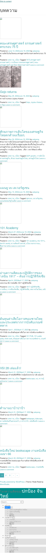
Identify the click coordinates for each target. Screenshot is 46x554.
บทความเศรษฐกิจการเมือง (18, 509)
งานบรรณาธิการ (14, 531)
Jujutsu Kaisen (36, 102)
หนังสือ (7, 525)
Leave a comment (37, 65)
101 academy (31, 240)
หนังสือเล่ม (13, 527)
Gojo (28, 102)
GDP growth (31, 155)
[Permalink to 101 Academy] (10, 212)
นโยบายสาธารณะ (33, 243)
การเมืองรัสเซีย (13, 289)
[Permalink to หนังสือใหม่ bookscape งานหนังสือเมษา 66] (10, 435)
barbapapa (30, 418)
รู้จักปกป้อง (8, 545)
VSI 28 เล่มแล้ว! (10, 368)
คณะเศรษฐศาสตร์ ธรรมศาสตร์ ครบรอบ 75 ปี (21, 45)
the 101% (41, 240)
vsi (37, 378)
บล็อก (17, 59)
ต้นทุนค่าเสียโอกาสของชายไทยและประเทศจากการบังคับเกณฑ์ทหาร (21, 322)
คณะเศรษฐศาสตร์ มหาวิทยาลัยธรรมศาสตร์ (19, 63)
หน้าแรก (7, 505)
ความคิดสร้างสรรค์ (18, 243)
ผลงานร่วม (13, 529)
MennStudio (4, 484)
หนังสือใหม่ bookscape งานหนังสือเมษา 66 (23, 452)
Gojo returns (8, 91)
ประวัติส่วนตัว (13, 548)
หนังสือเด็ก (34, 421)
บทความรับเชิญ (14, 511)
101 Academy (9, 227)
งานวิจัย (12, 519)
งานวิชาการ (9, 517)
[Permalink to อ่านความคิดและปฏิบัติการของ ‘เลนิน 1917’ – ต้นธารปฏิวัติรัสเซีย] (10, 257)
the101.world (5, 243)
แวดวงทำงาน (13, 550)
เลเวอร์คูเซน (37, 198)
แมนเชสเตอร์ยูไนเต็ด (8, 201)
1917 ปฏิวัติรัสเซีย (33, 286)
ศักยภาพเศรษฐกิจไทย (19, 158)
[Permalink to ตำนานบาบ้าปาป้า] (10, 392)
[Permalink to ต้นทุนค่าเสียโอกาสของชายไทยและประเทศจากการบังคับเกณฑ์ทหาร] (10, 303)
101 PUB (29, 336)
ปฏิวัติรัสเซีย (24, 289)
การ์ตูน (2, 105)
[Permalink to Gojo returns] (10, 76)
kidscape (38, 418)
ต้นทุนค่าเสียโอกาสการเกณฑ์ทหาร (26, 338)
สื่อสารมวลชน (5, 246)
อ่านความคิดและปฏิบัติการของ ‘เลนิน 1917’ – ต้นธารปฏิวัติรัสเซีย (22, 274)
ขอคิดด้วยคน (9, 538)
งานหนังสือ (40, 467)
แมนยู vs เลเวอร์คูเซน (14, 187)
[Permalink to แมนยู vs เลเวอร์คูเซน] (10, 172)
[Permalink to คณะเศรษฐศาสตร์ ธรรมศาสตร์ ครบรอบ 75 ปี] (10, 28)
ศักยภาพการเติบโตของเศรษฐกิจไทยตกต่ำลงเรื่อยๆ (21, 133)
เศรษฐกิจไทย (34, 158)
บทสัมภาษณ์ (13, 539)
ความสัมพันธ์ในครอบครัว (9, 421)
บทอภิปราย (13, 541)
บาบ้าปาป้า (24, 421)
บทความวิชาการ (15, 521)
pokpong (36, 51)
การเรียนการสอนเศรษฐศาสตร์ (21, 62)
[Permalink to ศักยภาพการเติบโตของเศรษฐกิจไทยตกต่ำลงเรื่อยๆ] (10, 116)
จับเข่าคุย (8, 536)
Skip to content (5, 1)
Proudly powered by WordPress (12, 481)
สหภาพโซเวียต (36, 289)
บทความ (11, 59)
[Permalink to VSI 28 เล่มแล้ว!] (10, 353)
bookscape (30, 378)
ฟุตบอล (29, 198)
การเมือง (3, 289)
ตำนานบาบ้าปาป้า (12, 408)
